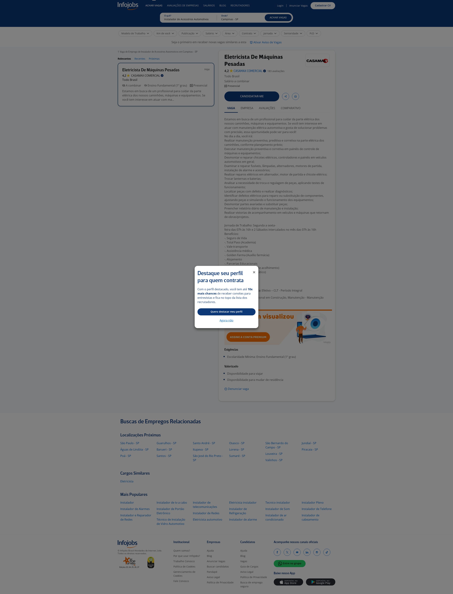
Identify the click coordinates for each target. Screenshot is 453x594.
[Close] (254, 272)
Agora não (226, 320)
